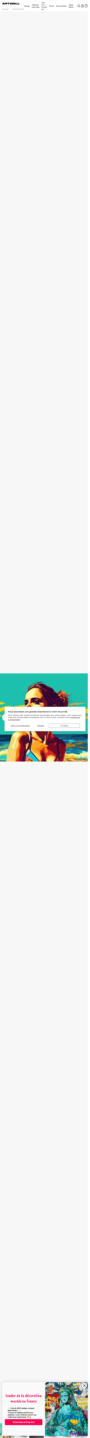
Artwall (11, 3)
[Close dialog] (84, 1385)
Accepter (64, 726)
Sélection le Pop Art (24, 1422)
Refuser (40, 726)
